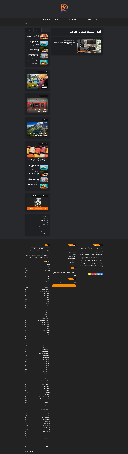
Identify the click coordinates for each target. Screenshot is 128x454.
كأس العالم (46, 305)
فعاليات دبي (28, 255)
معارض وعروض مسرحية (43, 307)
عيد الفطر (46, 301)
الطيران (46, 390)
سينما (47, 400)
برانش (46, 334)
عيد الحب (46, 299)
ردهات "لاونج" (45, 338)
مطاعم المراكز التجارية (43, 353)
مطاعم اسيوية (45, 351)
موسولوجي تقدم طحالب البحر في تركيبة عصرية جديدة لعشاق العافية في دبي (33, 36)
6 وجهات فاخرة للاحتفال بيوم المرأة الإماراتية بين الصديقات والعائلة (33, 55)
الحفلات (46, 287)
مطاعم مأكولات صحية (43, 367)
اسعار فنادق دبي (30, 250)
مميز (48, 439)
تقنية (48, 411)
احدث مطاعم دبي (38, 250)
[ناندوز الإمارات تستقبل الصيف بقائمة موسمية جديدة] (44, 62)
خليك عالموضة (46, 419)
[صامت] (31, 208)
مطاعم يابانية (45, 373)
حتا (48, 415)
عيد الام (46, 297)
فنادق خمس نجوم (44, 324)
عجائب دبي (47, 433)
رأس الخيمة (46, 423)
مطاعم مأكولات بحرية (43, 365)
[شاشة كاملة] (28, 208)
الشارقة (47, 278)
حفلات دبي (31, 252)
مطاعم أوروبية (45, 349)
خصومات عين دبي (66, 19)
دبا (47, 283)
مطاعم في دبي (28, 257)
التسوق (46, 394)
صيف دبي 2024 (58, 19)
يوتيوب (46, 274)
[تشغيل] (46, 208)
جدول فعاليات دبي (38, 252)
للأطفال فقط (45, 402)
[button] (37, 204)
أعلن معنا (44, 233)
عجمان (47, 435)
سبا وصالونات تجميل (44, 398)
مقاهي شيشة (45, 378)
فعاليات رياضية (45, 303)
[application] (37, 204)
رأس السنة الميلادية (44, 291)
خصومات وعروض (45, 417)
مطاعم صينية (45, 361)
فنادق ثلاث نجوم (45, 322)
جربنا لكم (47, 413)
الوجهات (73, 19)
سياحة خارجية (46, 429)
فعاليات (33, 255)
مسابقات (46, 272)
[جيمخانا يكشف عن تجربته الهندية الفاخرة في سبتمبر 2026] (44, 49)
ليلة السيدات (45, 342)
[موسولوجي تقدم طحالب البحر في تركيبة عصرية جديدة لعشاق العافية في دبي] (44, 36)
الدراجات (46, 386)
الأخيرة (45, 30)
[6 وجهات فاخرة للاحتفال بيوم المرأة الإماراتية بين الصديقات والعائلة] (44, 55)
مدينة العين (46, 266)
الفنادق (88, 19)
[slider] (38, 208)
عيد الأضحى (45, 293)
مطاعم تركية (45, 355)
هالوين (46, 314)
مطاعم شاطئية (45, 357)
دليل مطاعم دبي (39, 255)
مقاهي (46, 376)
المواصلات (47, 382)
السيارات (46, 388)
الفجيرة (47, 280)
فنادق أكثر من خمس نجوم (43, 320)
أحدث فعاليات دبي (34, 248)
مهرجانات (46, 312)
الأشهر (37, 30)
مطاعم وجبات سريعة (44, 371)
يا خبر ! (101, 23)
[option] (37, 81)
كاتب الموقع (72, 40)
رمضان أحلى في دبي (45, 425)
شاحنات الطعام (45, 340)
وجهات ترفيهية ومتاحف (43, 409)
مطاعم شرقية (45, 359)
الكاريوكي (46, 332)
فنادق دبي (40, 257)
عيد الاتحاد (46, 295)
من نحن (44, 228)
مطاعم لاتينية (45, 363)
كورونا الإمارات (46, 437)
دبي (27, 252)
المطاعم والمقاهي (81, 19)
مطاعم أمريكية (45, 347)
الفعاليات (94, 19)
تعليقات (29, 30)
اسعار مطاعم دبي (46, 252)
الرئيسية (100, 19)
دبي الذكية (47, 421)
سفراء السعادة (46, 427)
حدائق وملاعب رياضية (43, 396)
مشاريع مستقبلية (42, 226)
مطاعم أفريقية (45, 345)
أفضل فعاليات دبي (46, 250)
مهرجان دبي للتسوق (44, 309)
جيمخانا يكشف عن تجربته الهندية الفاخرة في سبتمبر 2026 (34, 49)
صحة (47, 446)
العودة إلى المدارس (44, 289)
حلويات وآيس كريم (44, 336)
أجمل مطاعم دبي (42, 248)
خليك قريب (42, 231)
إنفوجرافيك (46, 268)
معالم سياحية (45, 407)
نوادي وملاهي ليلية (44, 380)
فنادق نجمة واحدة (44, 326)
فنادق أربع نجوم (45, 318)
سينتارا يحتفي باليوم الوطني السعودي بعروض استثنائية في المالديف (33, 43)
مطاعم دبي (35, 257)
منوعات (47, 442)
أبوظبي (48, 248)
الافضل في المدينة (43, 224)
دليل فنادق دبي (46, 255)
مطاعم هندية (45, 369)
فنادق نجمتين (45, 328)
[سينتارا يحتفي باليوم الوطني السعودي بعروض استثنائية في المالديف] (44, 43)
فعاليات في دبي (46, 257)
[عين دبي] (64, 9)
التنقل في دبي (45, 384)
